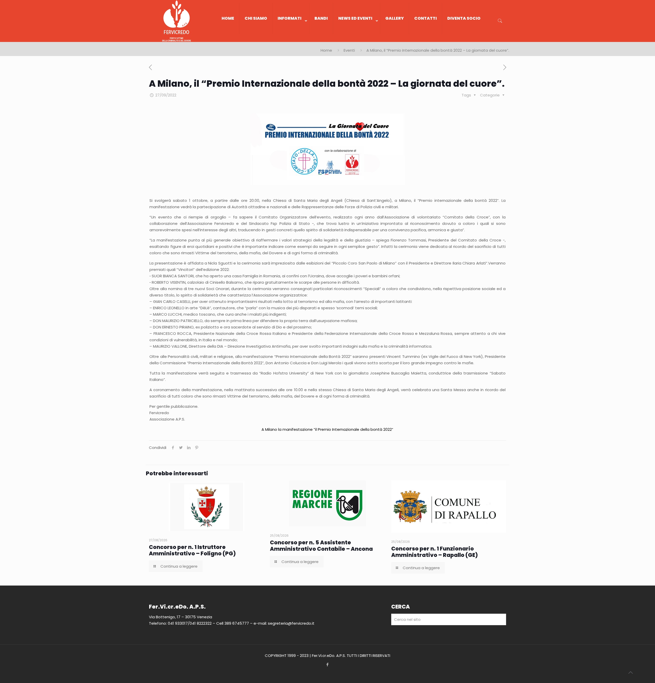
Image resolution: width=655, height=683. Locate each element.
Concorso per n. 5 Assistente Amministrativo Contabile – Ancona (321, 546)
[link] (290, 39)
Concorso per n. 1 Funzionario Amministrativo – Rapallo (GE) (434, 552)
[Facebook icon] (327, 664)
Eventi (349, 50)
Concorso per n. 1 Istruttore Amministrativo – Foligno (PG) (192, 550)
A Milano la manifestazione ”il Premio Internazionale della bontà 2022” (327, 429)
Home (326, 50)
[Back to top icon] (630, 672)
